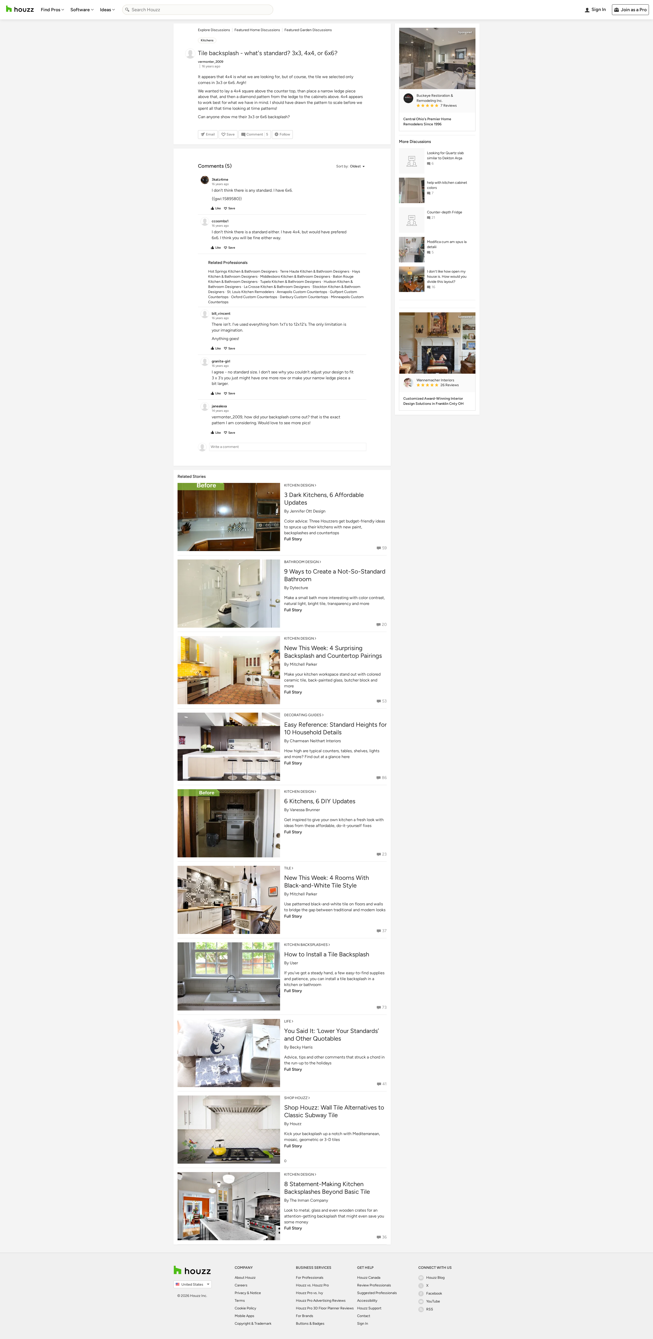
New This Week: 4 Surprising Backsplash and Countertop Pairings (333, 651)
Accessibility (367, 1300)
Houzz (296, 1123)
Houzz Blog (435, 1277)
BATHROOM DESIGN (301, 562)
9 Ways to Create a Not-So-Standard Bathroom (334, 575)
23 (384, 854)
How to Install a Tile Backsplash (326, 954)
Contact (363, 1316)
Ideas (105, 10)
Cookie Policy (245, 1308)
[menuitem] (52, 10)
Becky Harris (301, 1047)
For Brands (304, 1316)
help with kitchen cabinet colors (447, 185)
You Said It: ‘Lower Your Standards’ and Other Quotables (331, 1034)
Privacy (240, 1293)
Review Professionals (374, 1285)
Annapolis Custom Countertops (302, 292)
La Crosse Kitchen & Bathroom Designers (277, 287)
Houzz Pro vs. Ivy (309, 1293)
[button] (350, 166)
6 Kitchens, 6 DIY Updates (319, 801)
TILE (287, 868)
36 (384, 1237)
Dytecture (299, 587)
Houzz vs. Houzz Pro (312, 1285)
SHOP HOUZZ (296, 1098)
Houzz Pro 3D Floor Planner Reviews (325, 1308)
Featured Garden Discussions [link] (308, 30)
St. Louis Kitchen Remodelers (250, 292)
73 (384, 1007)
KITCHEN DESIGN (299, 485)
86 (384, 777)
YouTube (433, 1301)
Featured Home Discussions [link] (257, 30)
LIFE (287, 1021)
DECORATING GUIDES (302, 715)
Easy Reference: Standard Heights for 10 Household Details (335, 728)
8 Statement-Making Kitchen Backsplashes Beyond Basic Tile (327, 1187)
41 (384, 1083)
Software (80, 10)
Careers (241, 1285)
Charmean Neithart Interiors (315, 740)
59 (384, 547)
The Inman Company (309, 1200)
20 (384, 624)
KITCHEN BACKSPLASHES (306, 945)
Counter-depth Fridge (444, 212)
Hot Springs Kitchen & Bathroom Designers (243, 271)
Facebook (434, 1293)
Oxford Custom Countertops (254, 297)
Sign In (362, 1323)
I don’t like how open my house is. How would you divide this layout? (447, 276)
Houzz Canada (368, 1277)
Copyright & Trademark (253, 1323)
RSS (429, 1309)
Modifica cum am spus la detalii (447, 244)
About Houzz (245, 1277)
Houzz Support (369, 1308)
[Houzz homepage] (20, 9)
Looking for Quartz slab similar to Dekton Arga (445, 155)
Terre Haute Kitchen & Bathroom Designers (314, 271)
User (294, 962)
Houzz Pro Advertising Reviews (321, 1300)
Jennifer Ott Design (307, 511)
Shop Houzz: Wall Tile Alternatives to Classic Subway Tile (334, 1111)
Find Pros (50, 10)
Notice (255, 1293)
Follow (285, 134)
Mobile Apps (244, 1316)
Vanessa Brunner (305, 809)
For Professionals (309, 1277)
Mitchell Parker (303, 664)
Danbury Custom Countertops (304, 297)
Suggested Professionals (377, 1293)
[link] (444, 105)
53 (384, 701)
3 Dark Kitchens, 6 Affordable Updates (324, 498)
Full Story (293, 539)
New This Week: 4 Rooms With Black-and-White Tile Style (326, 881)
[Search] (127, 10)
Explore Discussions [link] (214, 30)
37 (384, 930)
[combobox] (197, 10)
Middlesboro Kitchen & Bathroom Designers (295, 276)
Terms (240, 1300)
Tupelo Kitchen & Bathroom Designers (290, 281)
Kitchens (207, 40)
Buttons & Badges (310, 1323)
